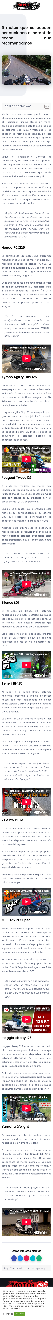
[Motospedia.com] (26, 5)
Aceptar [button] (20, 1313)
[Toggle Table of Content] (45, 106)
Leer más (8, 1314)
